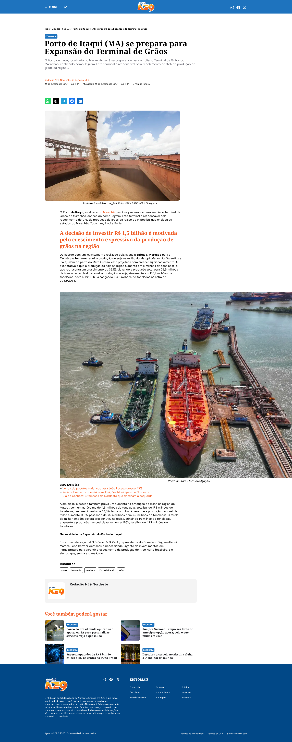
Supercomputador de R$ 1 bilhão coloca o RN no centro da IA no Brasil (91, 656)
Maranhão (109, 212)
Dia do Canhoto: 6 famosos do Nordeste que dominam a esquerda (107, 496)
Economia (51, 36)
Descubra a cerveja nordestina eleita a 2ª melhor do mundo (167, 656)
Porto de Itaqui (107, 570)
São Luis (66, 28)
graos (64, 570)
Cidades (56, 28)
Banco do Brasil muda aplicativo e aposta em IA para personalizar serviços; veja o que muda (89, 632)
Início (47, 28)
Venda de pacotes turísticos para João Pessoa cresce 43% (102, 488)
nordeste (90, 570)
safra (121, 570)
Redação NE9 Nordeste (57, 79)
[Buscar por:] (65, 6)
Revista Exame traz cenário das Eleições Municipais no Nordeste (106, 492)
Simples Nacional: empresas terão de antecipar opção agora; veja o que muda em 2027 (167, 632)
